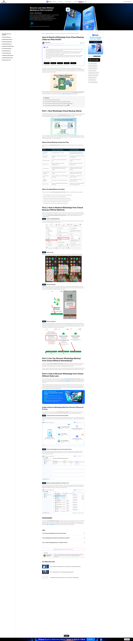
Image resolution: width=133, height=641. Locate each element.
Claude (67, 63)
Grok (74, 63)
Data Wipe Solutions (92, 79)
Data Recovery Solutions (49, 33)
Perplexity (54, 63)
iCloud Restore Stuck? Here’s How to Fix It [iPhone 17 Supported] (64, 577)
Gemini (61, 63)
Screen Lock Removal (92, 70)
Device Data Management (93, 82)
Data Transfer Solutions (92, 63)
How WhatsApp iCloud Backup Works (52, 99)
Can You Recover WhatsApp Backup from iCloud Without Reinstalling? (59, 103)
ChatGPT (47, 63)
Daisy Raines (47, 42)
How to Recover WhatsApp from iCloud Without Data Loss (56, 105)
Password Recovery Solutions (94, 72)
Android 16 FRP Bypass (78, 1)
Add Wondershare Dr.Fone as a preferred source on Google (64, 549)
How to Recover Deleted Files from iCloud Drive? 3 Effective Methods (65, 566)
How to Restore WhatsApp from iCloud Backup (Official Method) (57, 101)
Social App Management (93, 65)
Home (43, 33)
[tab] (7, 34)
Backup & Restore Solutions (93, 75)
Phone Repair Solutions (92, 77)
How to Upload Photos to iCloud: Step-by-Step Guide (61, 572)
